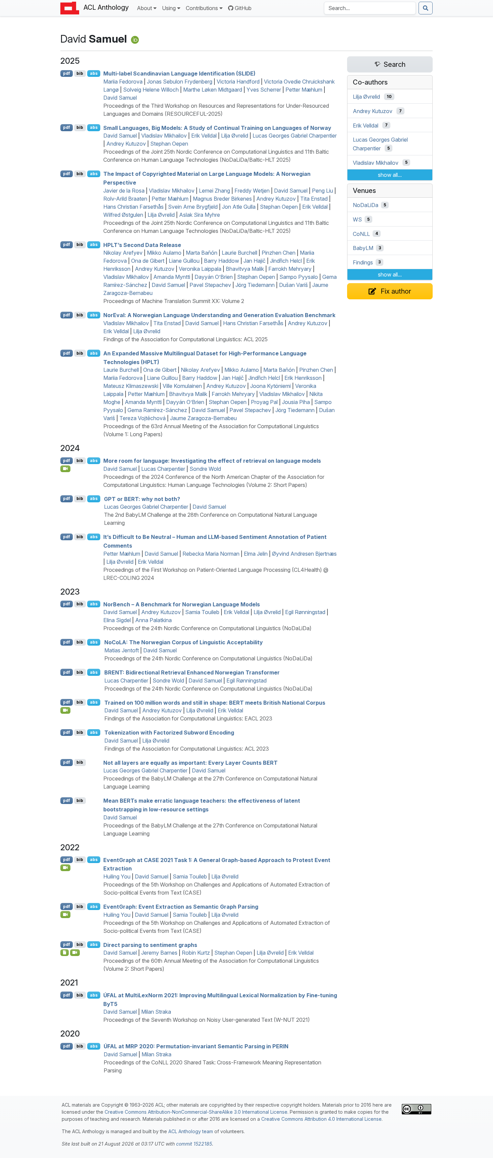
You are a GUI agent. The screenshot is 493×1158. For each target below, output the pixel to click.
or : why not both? (142, 498)
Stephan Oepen (169, 143)
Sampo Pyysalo (298, 276)
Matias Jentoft (121, 650)
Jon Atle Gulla (239, 206)
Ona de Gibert (147, 260)
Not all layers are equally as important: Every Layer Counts (190, 762)
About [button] (144, 8)
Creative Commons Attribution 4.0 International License (321, 1119)
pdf (66, 73)
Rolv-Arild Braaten (125, 198)
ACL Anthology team (190, 1131)
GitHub (243, 8)
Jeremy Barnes (159, 952)
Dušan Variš (293, 285)
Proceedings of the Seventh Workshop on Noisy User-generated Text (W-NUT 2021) (206, 1019)
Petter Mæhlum (303, 89)
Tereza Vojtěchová (142, 418)
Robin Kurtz (196, 952)
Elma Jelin (256, 553)
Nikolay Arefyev (123, 252)
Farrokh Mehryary (290, 268)
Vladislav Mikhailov (164, 135)
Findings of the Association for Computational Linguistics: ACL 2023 (186, 748)
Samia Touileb (202, 612)
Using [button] (169, 8)
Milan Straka (156, 1011)
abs (94, 73)
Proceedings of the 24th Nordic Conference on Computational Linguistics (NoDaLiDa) (207, 628)
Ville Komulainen (182, 386)
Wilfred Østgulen (123, 214)
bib (79, 73)
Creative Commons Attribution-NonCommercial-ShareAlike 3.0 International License (196, 1112)
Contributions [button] (202, 8)
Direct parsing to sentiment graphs (150, 944)
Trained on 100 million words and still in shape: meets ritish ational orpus (214, 702)
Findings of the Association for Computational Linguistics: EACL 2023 (188, 718)
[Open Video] (65, 468)
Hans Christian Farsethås (133, 206)
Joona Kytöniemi (270, 386)
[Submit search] (426, 8)
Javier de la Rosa (124, 190)
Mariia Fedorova (123, 81)
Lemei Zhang (214, 190)
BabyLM (363, 248)
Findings (363, 262)
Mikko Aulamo (164, 252)
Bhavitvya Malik (245, 268)
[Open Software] (64, 952)
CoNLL (361, 233)
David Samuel (120, 97)
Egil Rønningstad (305, 612)
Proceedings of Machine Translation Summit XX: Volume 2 (173, 301)
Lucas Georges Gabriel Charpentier (295, 135)
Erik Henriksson (303, 377)
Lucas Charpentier (163, 468)
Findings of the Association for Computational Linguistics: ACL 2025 (185, 339)
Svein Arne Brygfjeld (193, 206)
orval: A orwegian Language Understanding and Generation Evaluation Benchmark (219, 315)
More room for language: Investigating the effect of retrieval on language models (212, 460)
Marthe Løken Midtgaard (212, 89)
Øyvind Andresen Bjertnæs (304, 553)
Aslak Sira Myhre (199, 214)
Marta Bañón (201, 252)
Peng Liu (322, 190)
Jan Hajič (254, 260)
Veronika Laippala (200, 268)
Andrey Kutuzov (126, 143)
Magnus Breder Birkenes (222, 198)
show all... (390, 174)
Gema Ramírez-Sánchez (157, 410)
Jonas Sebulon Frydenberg (179, 81)
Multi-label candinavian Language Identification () (179, 73)
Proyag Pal (264, 402)
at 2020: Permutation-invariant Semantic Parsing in (196, 1046)
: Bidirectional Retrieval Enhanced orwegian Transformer (192, 672)
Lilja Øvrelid (234, 135)
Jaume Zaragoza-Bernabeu (203, 418)
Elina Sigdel (117, 620)
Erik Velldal (204, 135)
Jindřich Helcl (286, 260)
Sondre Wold (205, 468)
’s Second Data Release (142, 244)
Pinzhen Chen (278, 252)
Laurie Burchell (239, 252)
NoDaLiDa (365, 205)
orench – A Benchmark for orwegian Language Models (181, 604)
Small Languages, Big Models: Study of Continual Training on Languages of (217, 127)
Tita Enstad (314, 198)
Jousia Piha (296, 402)
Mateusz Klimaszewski (130, 386)
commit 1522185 (194, 1144)
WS (357, 219)
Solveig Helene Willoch (151, 89)
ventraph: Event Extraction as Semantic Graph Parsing (180, 906)
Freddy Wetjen (252, 190)
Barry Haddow (221, 260)
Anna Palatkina (153, 620)
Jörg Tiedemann (255, 285)
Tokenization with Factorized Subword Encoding (169, 732)
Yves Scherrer (263, 89)
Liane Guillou (184, 260)
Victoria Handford (238, 81)
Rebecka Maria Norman (210, 553)
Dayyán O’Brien (214, 276)
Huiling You (116, 876)
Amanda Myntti (171, 276)
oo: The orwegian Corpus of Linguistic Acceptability (183, 642)
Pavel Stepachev (210, 285)
